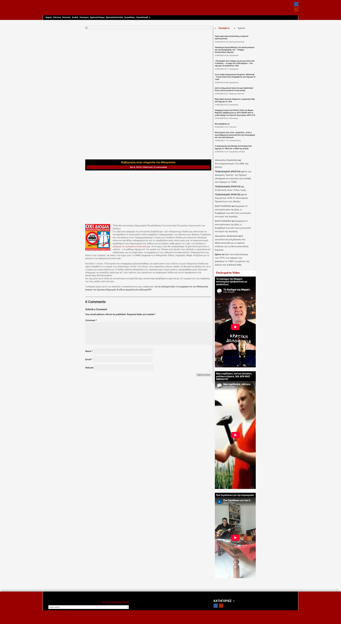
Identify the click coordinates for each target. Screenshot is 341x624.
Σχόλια (241, 28)
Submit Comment (203, 375)
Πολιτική (57, 17)
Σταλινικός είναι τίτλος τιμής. (231, 190)
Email (88, 359)
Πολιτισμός (233, 118)
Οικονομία (84, 17)
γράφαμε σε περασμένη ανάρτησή (129, 246)
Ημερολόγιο (129, 17)
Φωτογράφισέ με (222, 124)
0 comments (160, 167)
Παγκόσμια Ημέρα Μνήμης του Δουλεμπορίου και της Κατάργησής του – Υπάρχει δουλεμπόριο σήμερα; (234, 49)
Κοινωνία (66, 17)
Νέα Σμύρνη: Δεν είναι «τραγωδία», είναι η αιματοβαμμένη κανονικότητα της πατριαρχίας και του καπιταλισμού (235, 135)
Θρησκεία (233, 94)
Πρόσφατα (224, 28)
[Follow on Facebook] (296, 4)
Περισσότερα (142, 17)
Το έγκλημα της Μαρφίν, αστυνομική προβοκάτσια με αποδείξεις (231, 282)
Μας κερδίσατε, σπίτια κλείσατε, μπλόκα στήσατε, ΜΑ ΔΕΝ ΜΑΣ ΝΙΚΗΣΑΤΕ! (234, 376)
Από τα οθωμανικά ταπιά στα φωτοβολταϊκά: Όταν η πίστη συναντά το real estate (234, 89)
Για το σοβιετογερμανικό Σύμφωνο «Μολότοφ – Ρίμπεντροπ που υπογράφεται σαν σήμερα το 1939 (235, 77)
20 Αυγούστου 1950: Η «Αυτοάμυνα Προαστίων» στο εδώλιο (231, 198)
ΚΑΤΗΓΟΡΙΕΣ (223, 600)
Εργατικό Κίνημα (97, 17)
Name (89, 351)
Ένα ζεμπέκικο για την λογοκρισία (235, 495)
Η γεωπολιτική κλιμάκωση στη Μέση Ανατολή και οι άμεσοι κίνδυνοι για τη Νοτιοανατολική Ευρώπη (231, 243)
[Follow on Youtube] (296, 9)
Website (89, 367)
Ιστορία (242, 152)
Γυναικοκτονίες (235, 140)
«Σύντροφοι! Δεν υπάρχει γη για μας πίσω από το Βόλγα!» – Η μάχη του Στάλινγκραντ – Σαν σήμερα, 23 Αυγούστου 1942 (234, 63)
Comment (91, 320)
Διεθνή (75, 17)
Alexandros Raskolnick (226, 160)
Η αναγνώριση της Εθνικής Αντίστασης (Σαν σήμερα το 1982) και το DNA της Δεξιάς (233, 147)
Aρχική (49, 17)
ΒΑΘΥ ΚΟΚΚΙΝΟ (223, 206)
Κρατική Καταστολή (114, 17)
